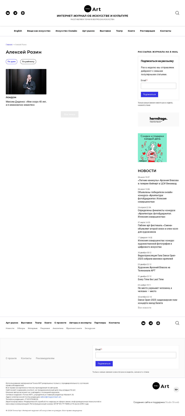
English (18, 31)
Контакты (165, 31)
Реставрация (147, 31)
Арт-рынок (88, 31)
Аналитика (58, 328)
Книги (131, 31)
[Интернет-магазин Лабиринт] (152, 161)
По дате (11, 61)
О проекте (60, 322)
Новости (10, 328)
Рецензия (45, 328)
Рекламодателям (45, 358)
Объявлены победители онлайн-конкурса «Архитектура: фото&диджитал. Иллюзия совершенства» (155, 197)
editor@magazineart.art (51, 397)
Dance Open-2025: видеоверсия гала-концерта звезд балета (158, 301)
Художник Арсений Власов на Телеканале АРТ (154, 269)
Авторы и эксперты (80, 322)
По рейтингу (28, 61)
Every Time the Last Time (151, 279)
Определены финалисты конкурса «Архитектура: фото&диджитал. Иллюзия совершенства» (156, 213)
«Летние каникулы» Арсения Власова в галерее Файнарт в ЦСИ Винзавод (158, 182)
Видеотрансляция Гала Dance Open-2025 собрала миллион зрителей (157, 257)
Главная (9, 45)
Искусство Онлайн (66, 31)
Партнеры (100, 322)
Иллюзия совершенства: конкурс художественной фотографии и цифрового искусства (156, 243)
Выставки (105, 31)
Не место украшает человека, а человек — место (155, 290)
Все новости (144, 307)
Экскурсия (90, 328)
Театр (119, 31)
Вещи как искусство (38, 31)
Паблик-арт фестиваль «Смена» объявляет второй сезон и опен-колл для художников (158, 228)
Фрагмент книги (74, 328)
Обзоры (21, 328)
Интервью (33, 328)
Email (143, 80)
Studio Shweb (172, 402)
